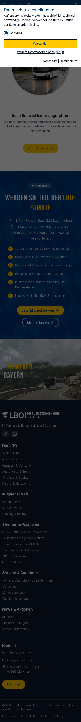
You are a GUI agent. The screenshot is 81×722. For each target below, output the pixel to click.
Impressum (49, 61)
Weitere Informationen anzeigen (39, 52)
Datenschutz (68, 61)
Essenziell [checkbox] (15, 33)
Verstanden (40, 43)
